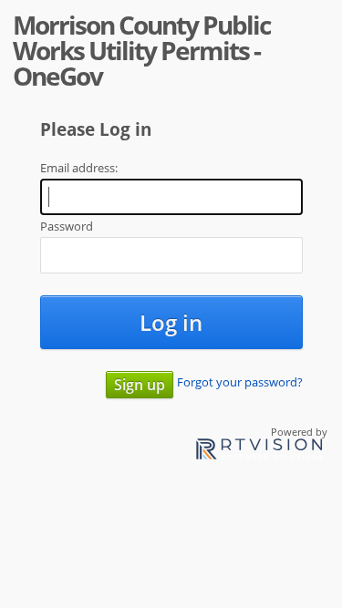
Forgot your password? (240, 382)
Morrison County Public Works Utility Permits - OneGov (141, 50)
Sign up (139, 385)
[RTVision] (259, 452)
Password (66, 226)
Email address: (79, 168)
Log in (171, 322)
